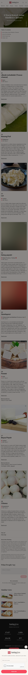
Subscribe (14, 671)
